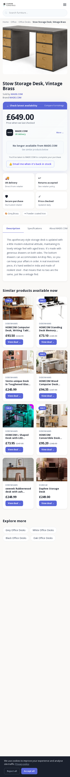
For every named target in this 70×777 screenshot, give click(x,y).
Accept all (29, 771)
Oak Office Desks (43, 538)
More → (60, 132)
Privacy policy (22, 764)
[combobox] (35, 12)
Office (13, 22)
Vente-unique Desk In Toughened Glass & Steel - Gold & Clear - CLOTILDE (17, 383)
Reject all (12, 771)
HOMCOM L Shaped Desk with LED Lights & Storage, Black (17, 436)
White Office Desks (43, 530)
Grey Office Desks (15, 530)
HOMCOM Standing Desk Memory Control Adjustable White (50, 329)
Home (6, 22)
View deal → (14, 342)
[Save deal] (29, 301)
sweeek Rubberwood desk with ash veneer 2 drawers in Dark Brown (18, 490)
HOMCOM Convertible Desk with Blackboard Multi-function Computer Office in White (50, 436)
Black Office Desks (16, 538)
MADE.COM (17, 94)
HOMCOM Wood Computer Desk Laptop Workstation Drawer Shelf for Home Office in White (51, 383)
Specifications (35, 228)
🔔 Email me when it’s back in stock (30, 164)
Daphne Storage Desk (49, 490)
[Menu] (64, 4)
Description (13, 228)
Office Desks (25, 22)
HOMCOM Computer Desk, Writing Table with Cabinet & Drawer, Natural (17, 329)
